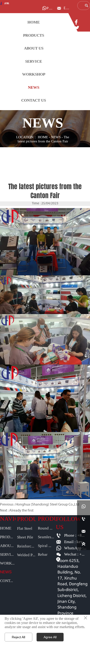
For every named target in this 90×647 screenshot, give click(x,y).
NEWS (56, 137)
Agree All (50, 637)
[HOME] (4, 3)
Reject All (18, 637)
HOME (43, 137)
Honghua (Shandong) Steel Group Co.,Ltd (47, 504)
